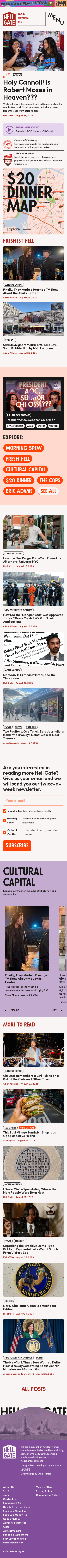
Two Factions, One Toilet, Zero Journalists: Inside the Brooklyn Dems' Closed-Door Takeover (33, 734)
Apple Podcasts (15, 426)
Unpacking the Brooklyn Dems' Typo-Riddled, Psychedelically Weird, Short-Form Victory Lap (31, 1249)
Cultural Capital (13, 285)
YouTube (53, 426)
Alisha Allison (10, 297)
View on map (27, 1128)
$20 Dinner (19, 480)
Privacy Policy (44, 1491)
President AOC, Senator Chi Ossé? (30, 420)
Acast (30, 426)
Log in (21, 14)
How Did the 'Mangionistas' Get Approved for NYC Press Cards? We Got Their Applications (33, 618)
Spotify (41, 426)
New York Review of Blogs (18, 610)
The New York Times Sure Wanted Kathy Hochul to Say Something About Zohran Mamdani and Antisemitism (32, 1365)
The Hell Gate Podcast (18, 415)
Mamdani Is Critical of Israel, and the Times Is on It (29, 676)
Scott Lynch (9, 1140)
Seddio (18, 727)
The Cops (50, 480)
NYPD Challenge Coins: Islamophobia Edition (29, 1307)
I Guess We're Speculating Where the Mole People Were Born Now (30, 1190)
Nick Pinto (8, 1313)
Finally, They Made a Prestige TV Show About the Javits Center (30, 291)
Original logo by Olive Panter (36, 1473)
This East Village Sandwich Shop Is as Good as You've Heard (29, 1134)
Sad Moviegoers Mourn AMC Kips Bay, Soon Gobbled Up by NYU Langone (30, 346)
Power (8, 727)
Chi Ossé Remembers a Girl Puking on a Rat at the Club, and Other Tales (31, 1077)
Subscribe (23, 18)
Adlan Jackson (10, 1083)
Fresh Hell (10, 340)
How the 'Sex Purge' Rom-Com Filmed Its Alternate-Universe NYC (32, 559)
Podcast (17, 75)
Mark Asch (8, 566)
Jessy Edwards (11, 743)
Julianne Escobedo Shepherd (18, 1373)
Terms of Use (44, 1487)
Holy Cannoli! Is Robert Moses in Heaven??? (27, 89)
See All (48, 491)
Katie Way (8, 1257)
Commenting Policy (47, 1495)
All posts (34, 1389)
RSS (20, 22)
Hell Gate (8, 115)
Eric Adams (19, 491)
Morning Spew (24, 448)
